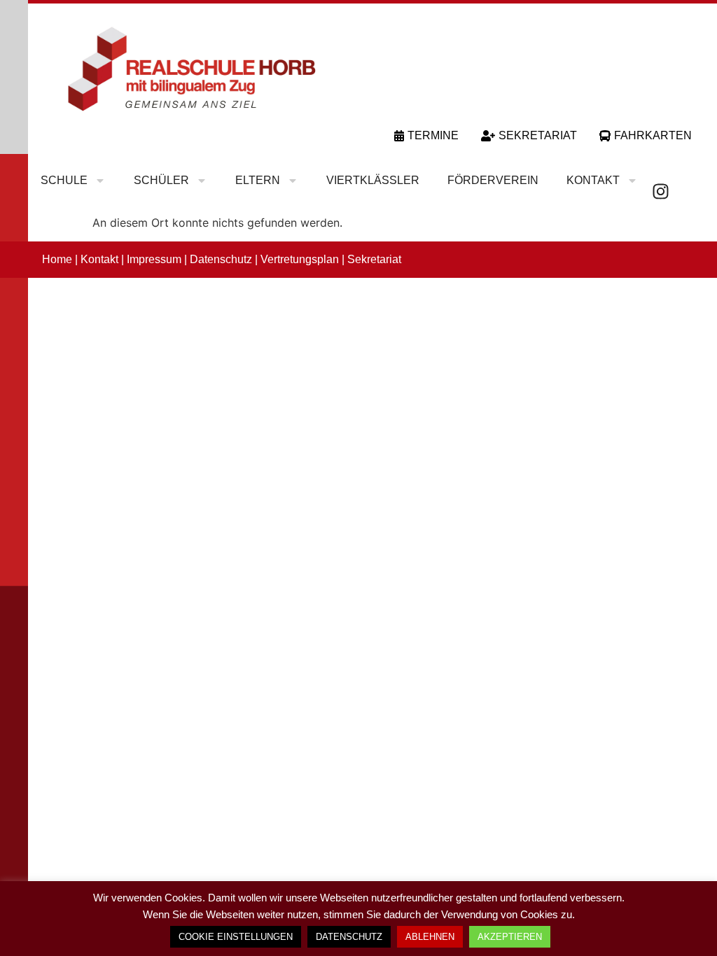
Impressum (154, 259)
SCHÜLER (161, 180)
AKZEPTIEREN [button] (510, 937)
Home (57, 259)
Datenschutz (221, 259)
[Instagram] (660, 191)
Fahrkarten (653, 135)
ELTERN (257, 180)
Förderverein (492, 180)
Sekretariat (538, 135)
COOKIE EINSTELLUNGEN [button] (236, 937)
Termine (433, 135)
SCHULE (64, 180)
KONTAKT (593, 180)
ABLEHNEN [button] (429, 937)
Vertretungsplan (299, 259)
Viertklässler (372, 180)
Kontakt (99, 259)
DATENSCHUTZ (349, 937)
